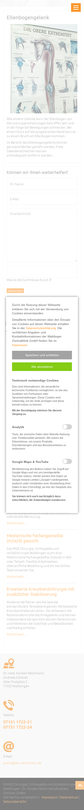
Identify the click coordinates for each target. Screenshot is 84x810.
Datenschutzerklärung (41, 328)
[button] (42, 355)
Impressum (19, 345)
